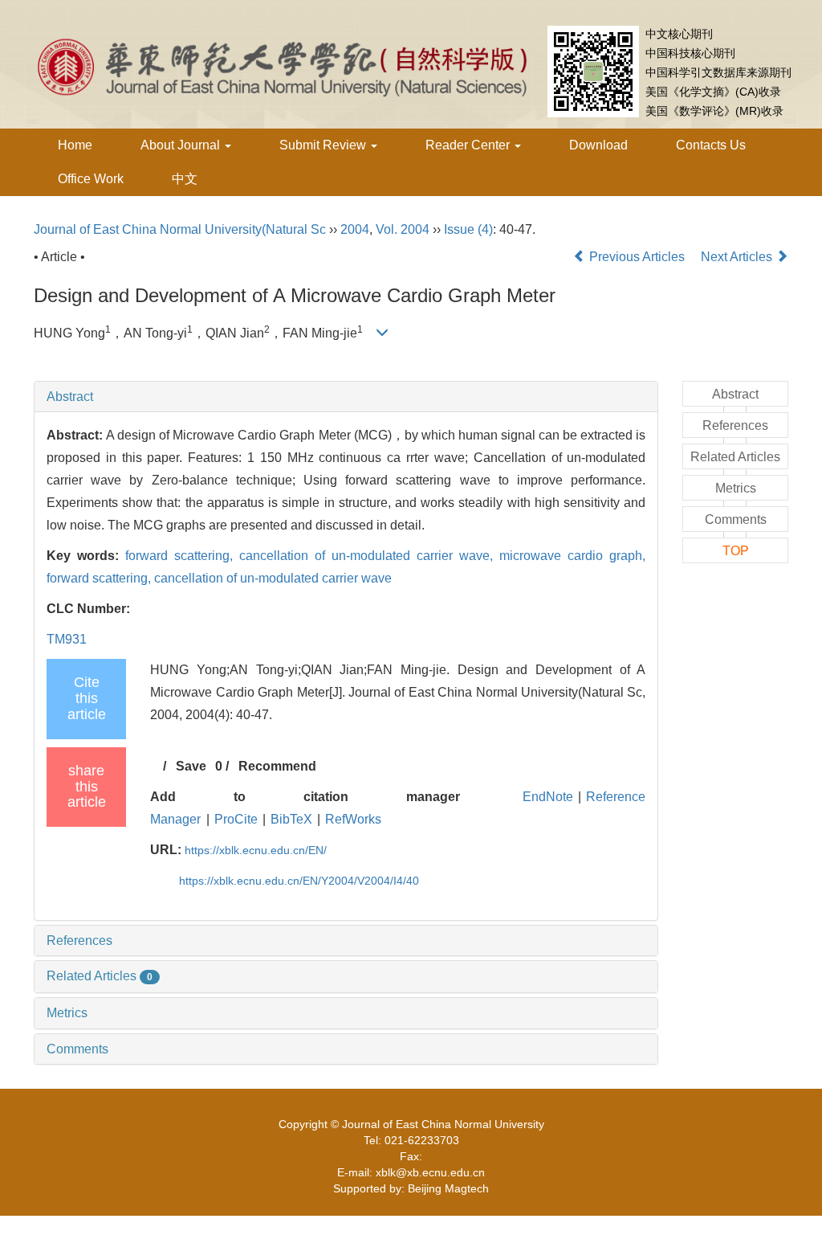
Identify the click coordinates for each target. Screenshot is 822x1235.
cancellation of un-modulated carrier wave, (369, 555)
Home (75, 145)
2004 (354, 229)
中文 (184, 179)
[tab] (346, 397)
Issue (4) (468, 229)
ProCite (236, 819)
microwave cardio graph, (572, 555)
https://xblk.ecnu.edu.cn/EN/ (256, 850)
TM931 (67, 639)
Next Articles (738, 257)
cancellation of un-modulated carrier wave (273, 578)
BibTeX (291, 819)
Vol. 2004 (402, 229)
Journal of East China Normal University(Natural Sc (180, 229)
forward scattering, (182, 555)
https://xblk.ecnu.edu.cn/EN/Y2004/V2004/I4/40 (299, 880)
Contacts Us (711, 145)
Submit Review (324, 145)
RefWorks (353, 819)
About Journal (181, 145)
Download (598, 145)
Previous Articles (637, 257)
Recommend (277, 766)
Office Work (91, 179)
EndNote (548, 797)
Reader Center (469, 145)
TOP (735, 551)
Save (191, 766)
